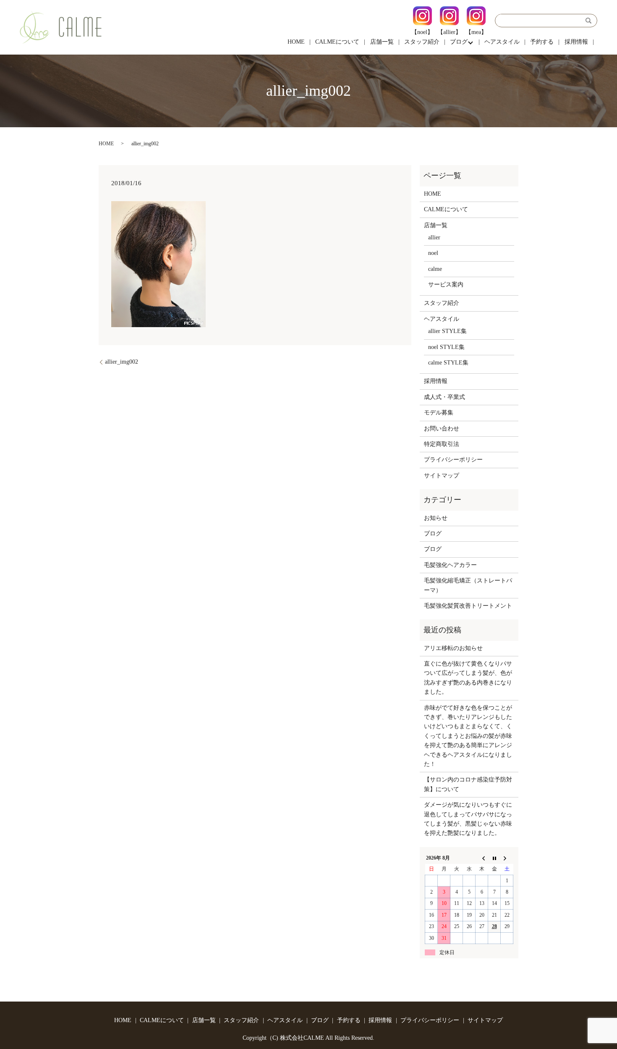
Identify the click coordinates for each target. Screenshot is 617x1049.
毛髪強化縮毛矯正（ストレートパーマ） (468, 585)
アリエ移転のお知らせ (453, 648)
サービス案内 (445, 284)
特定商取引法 (441, 444)
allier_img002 (121, 362)
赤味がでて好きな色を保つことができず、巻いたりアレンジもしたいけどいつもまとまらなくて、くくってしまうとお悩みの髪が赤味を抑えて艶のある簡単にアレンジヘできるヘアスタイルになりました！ (468, 736)
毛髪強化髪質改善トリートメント (468, 606)
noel (433, 253)
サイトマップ (441, 475)
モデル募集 (438, 412)
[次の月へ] (507, 857)
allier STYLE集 (447, 331)
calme (435, 269)
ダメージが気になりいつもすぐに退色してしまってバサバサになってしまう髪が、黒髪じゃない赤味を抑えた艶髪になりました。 (468, 819)
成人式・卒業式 (444, 397)
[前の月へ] (482, 857)
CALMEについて (337, 42)
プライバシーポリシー (453, 459)
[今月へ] (494, 857)
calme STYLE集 (448, 362)
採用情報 (576, 42)
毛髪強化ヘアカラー (450, 565)
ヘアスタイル (502, 42)
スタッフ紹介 (421, 42)
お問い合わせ (441, 428)
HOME (296, 42)
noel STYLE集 (446, 347)
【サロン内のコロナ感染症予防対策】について (468, 784)
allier (434, 237)
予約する (542, 42)
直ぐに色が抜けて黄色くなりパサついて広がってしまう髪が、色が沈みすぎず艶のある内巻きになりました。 (468, 678)
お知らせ (435, 518)
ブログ (459, 42)
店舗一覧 (382, 42)
